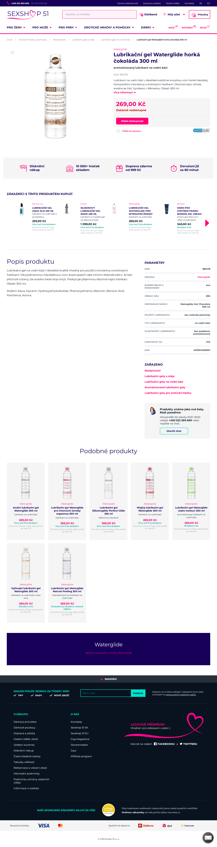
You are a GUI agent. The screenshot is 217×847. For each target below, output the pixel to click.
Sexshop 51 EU (79, 733)
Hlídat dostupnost (132, 121)
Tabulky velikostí (24, 762)
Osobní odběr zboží (26, 739)
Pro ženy (14, 27)
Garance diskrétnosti (127, 3)
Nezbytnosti (59, 39)
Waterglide (120, 49)
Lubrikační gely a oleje (83, 39)
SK (200, 3)
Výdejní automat (24, 744)
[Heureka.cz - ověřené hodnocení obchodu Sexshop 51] (108, 815)
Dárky (146, 27)
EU (208, 3)
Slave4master (79, 744)
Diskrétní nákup (24, 750)
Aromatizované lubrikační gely (165, 387)
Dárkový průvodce (25, 721)
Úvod (9, 39)
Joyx (73, 750)
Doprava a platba (152, 3)
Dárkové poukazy (24, 727)
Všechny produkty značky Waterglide (108, 652)
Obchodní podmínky (27, 773)
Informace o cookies (26, 788)
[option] (36, 217)
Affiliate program (81, 756)
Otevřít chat (173, 431)
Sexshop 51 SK (79, 727)
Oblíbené (149, 14)
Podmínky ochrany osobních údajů (31, 781)
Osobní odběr (173, 3)
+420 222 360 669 (20, 3)
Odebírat (138, 693)
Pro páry (66, 27)
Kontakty (189, 3)
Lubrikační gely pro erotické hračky (168, 393)
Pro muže (40, 27)
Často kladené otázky (27, 756)
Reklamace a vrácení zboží (30, 767)
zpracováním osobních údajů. (181, 694)
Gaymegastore (80, 739)
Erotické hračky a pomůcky (107, 27)
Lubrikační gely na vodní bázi (115, 39)
